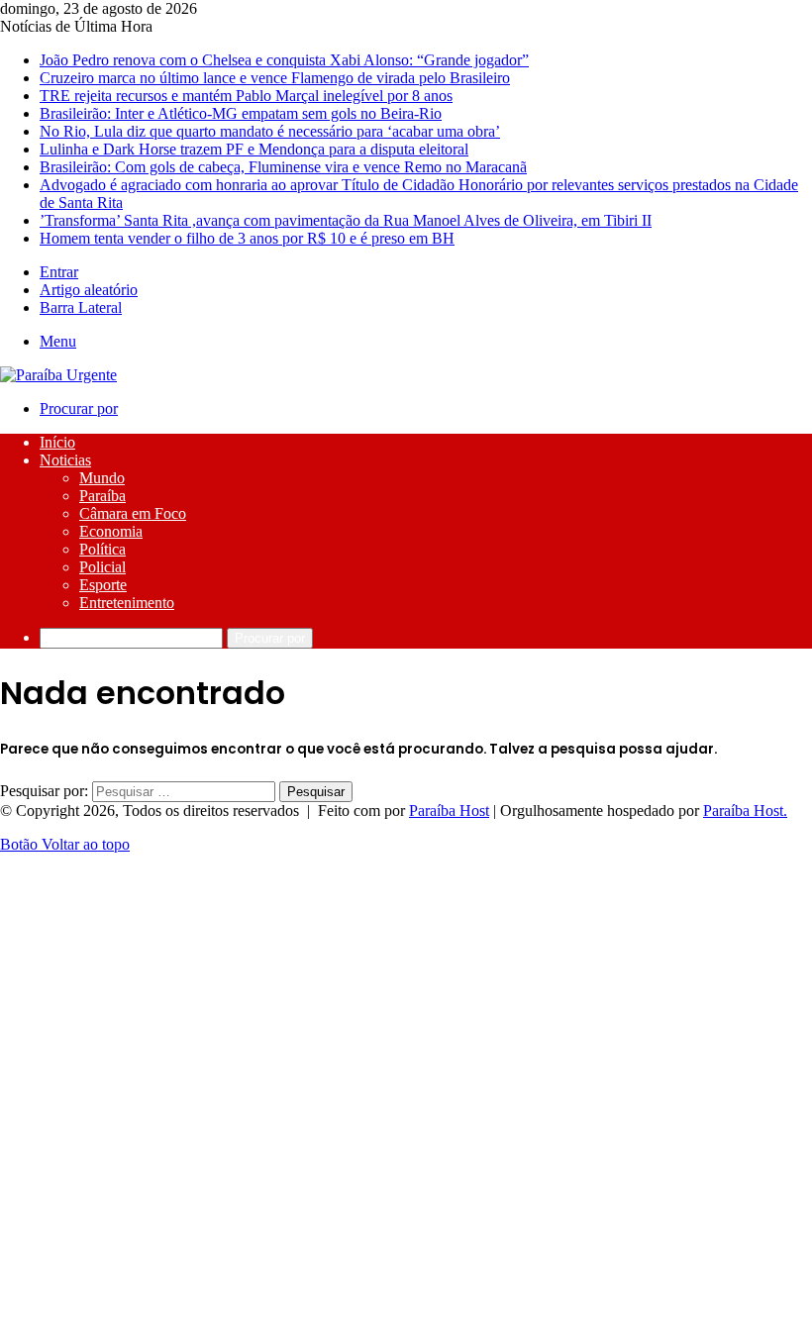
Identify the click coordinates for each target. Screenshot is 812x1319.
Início (57, 442)
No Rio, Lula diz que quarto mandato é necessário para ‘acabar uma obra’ (270, 131)
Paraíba (102, 495)
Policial (102, 566)
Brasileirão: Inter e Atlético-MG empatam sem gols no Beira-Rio (241, 113)
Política (102, 549)
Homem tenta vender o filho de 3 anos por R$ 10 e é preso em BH (247, 238)
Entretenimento (126, 602)
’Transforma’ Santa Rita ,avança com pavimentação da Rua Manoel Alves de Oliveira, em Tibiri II (346, 220)
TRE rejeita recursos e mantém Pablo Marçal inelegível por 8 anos (246, 95)
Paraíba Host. (745, 810)
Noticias (65, 460)
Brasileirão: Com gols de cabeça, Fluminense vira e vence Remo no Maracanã (283, 166)
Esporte (103, 584)
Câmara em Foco (132, 513)
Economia (111, 531)
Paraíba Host (449, 810)
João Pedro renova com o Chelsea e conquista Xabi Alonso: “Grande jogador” (284, 59)
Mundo (102, 477)
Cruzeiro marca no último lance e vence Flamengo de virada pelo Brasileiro (275, 77)
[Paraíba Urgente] (58, 374)
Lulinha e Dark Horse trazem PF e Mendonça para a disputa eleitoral (254, 149)
